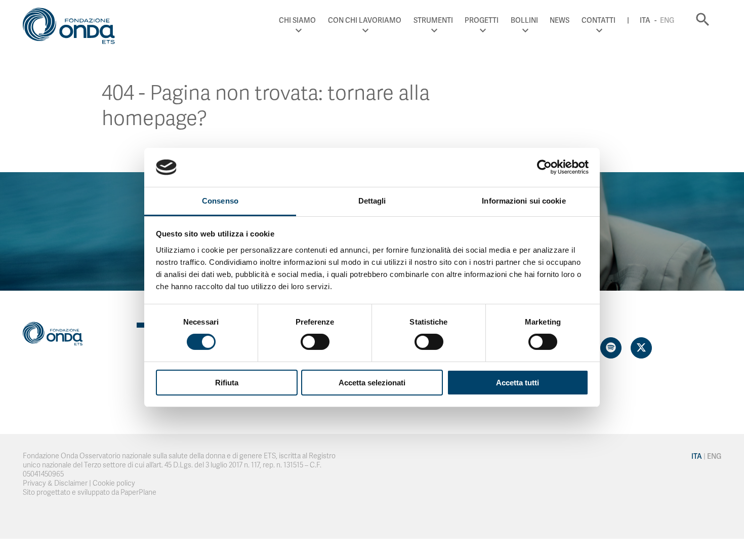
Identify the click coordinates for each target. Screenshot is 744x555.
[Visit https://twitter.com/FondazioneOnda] (641, 348)
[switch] (315, 342)
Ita (645, 20)
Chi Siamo (297, 20)
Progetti (482, 20)
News (559, 20)
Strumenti (433, 20)
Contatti (598, 20)
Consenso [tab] (220, 200)
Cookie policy (114, 483)
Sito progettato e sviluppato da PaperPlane (89, 492)
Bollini (524, 20)
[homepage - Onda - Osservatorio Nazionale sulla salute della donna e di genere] (73, 28)
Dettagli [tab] (372, 200)
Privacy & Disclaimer (55, 483)
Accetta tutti (517, 382)
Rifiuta (226, 382)
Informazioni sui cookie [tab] (523, 200)
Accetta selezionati (372, 382)
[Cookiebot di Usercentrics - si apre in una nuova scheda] (544, 167)
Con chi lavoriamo (364, 20)
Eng (667, 20)
